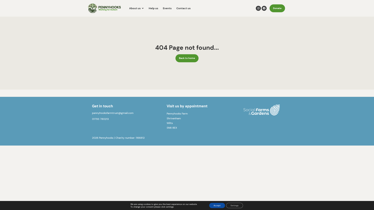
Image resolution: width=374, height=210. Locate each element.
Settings (235, 205)
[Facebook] (264, 8)
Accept (217, 205)
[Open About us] (142, 8)
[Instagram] (258, 8)
